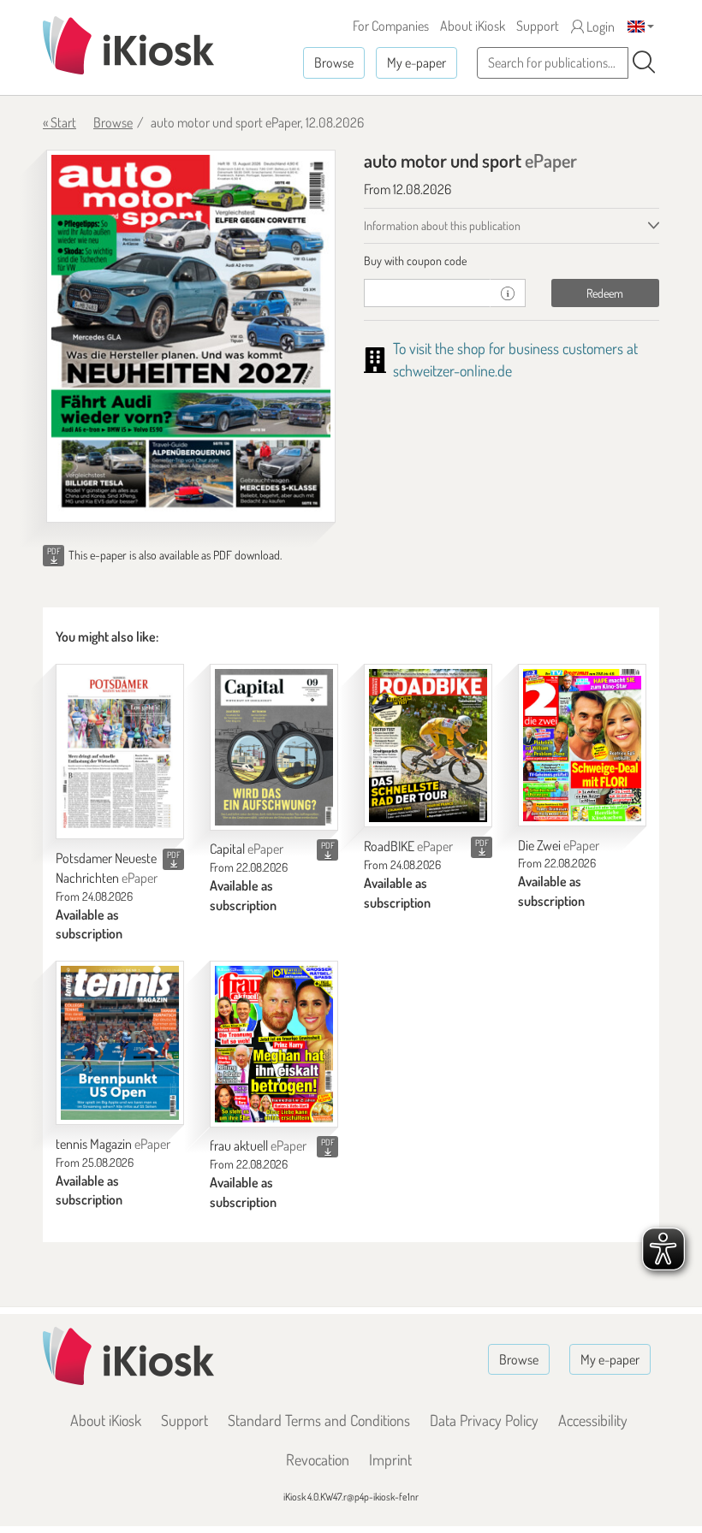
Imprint (390, 1459)
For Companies (391, 25)
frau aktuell (258, 1145)
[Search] (643, 62)
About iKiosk (472, 25)
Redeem (604, 293)
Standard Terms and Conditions (319, 1420)
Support (537, 25)
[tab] (511, 261)
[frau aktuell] (274, 1044)
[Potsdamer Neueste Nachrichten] (120, 751)
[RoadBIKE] (428, 746)
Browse (334, 62)
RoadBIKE (408, 846)
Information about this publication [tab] (442, 225)
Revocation (317, 1459)
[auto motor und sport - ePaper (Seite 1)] (191, 336)
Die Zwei (558, 845)
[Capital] (274, 747)
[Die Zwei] (582, 745)
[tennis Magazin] (120, 1043)
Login (599, 26)
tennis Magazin (113, 1143)
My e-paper (416, 62)
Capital (246, 848)
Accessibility (593, 1420)
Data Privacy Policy (484, 1420)
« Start (59, 122)
